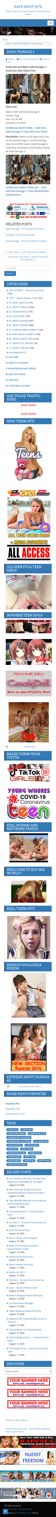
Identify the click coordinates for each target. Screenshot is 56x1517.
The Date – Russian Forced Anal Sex (26, 1280)
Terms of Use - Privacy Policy (18, 1509)
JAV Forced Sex (41, 1141)
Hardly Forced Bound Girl (21, 1257)
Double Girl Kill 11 (17, 1272)
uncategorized (15, 352)
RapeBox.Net (12, 1103)
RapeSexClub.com (15, 1113)
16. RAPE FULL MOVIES (17, 362)
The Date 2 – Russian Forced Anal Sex (27, 1222)
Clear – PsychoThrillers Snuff (23, 1288)
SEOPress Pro (24, 1513)
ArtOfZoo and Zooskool (17, 1420)
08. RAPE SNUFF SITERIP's (22, 334)
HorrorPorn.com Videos (19, 1141)
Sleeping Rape (14, 1157)
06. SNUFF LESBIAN (18, 325)
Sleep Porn (30, 1157)
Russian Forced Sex (16, 1153)
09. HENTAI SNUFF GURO (21, 339)
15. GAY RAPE (12, 357)
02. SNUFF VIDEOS (21, 43)
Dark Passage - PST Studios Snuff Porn (25, 229)
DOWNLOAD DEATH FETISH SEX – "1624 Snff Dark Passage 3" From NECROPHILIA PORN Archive (27, 191)
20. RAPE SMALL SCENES (18, 385)
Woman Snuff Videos (17, 1165)
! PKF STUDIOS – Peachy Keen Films (26, 290)
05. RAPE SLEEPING (18, 321)
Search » (10, 273)
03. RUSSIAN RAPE (18, 312)
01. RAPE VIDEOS (17, 303)
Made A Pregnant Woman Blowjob (25, 1295)
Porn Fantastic (15, 1145)
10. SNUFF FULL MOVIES (21, 343)
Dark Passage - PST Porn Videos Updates (26, 241)
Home (5, 39)
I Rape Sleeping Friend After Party (25, 1311)
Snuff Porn (29, 1161)
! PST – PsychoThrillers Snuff (23, 298)
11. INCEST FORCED (19, 348)
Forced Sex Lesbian (16, 1134)
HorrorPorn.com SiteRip (19, 1137)
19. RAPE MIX (12, 380)
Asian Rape (12, 1130)
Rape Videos (27, 1149)
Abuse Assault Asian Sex (21, 1264)
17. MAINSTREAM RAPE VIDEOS (21, 368)
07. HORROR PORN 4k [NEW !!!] (24, 330)
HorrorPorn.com (37, 1134)
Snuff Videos (44, 1161)
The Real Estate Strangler (21, 1303)
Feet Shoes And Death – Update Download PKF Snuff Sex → (28, 258)
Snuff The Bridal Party (19, 1230)
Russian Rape (35, 1153)
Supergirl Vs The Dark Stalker (20, 235)
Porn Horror (32, 1145)
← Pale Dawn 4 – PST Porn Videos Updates (26, 252)
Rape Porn (12, 1149)
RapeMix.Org (13, 1108)
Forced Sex (27, 1130)
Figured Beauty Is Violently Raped (25, 1329)
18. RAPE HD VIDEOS (15, 374)
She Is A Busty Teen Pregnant (23, 1238)
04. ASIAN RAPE (17, 316)
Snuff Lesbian (14, 1161)
